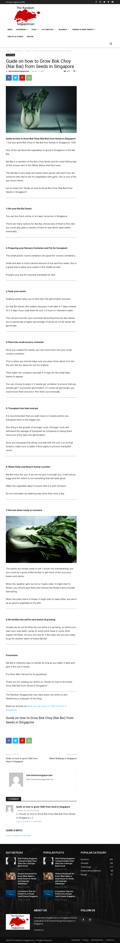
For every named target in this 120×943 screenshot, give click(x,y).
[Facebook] (96, 2)
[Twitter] (104, 2)
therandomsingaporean (18, 71)
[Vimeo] (108, 2)
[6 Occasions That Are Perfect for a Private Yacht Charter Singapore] (11, 893)
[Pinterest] (22, 78)
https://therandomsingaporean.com (39, 779)
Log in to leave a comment (28, 821)
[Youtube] (112, 2)
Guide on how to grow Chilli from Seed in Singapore (21, 760)
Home (8, 51)
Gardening (18, 51)
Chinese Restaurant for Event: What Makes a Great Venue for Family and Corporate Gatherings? (27, 879)
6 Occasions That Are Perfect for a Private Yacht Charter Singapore (28, 893)
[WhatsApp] (29, 78)
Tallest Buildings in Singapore (63, 758)
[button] (110, 43)
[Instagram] (100, 2)
